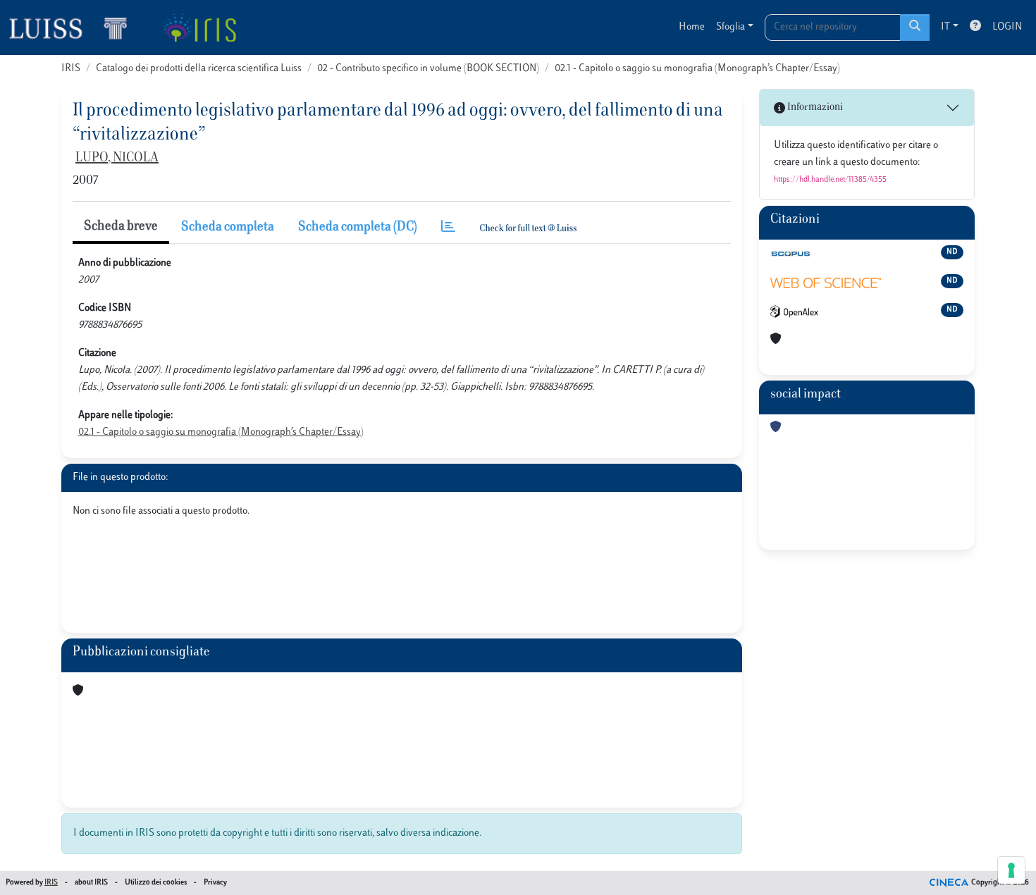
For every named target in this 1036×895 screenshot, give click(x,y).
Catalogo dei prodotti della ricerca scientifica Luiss (199, 68)
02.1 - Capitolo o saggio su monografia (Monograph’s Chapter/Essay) (697, 68)
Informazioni (814, 107)
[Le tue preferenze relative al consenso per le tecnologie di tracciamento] (1011, 870)
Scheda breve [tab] (121, 227)
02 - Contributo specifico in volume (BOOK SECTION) (428, 68)
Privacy (215, 883)
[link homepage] (74, 27)
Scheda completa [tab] (227, 227)
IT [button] (945, 27)
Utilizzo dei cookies (156, 883)
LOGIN (1007, 27)
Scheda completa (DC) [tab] (357, 227)
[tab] (448, 228)
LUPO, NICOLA (117, 158)
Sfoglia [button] (730, 27)
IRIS (70, 68)
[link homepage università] (199, 27)
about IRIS (91, 883)
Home (692, 27)
